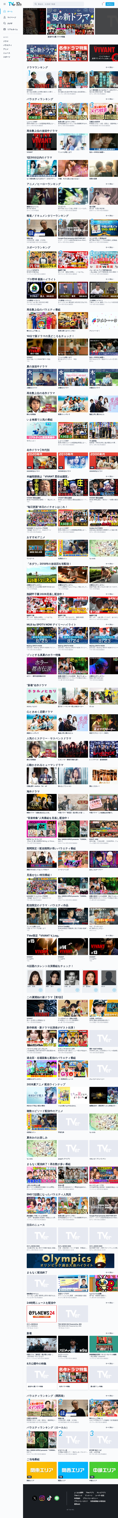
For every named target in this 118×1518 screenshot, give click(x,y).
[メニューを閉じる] (4, 4)
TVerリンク (78, 1495)
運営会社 (77, 1504)
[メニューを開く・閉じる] (102, 4)
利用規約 (77, 1498)
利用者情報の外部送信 (97, 1501)
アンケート (89, 1495)
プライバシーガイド (81, 1501)
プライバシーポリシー (90, 1498)
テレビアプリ (101, 1492)
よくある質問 (78, 1492)
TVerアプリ (90, 1492)
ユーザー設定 (99, 1495)
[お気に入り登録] (40, 990)
